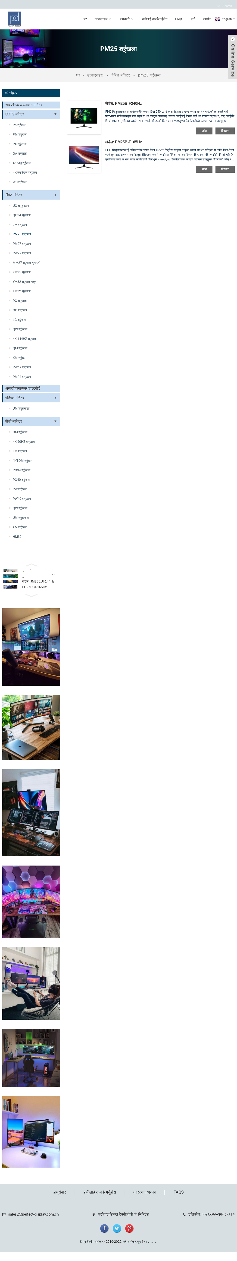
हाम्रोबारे (125, 19)
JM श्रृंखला (20, 224)
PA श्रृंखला (19, 125)
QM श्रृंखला (20, 348)
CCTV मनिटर (14, 114)
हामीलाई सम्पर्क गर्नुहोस (154, 19)
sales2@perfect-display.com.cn (33, 1214)
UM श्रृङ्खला (21, 408)
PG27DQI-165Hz (34, 587)
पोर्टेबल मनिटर (14, 397)
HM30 (17, 536)
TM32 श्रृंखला (22, 291)
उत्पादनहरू (101, 19)
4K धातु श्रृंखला (22, 163)
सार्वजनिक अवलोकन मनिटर (23, 105)
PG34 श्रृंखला (21, 470)
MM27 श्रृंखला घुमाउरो (26, 262)
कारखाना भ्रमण (144, 1192)
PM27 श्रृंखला (22, 243)
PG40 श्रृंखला (21, 479)
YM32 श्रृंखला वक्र (25, 281)
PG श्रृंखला (20, 301)
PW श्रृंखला (20, 489)
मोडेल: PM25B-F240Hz (123, 103)
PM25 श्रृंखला (149, 75)
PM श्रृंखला (20, 134)
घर (85, 19)
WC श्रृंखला (20, 182)
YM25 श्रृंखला (22, 272)
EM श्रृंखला (20, 451)
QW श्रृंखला (20, 329)
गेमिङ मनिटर (121, 75)
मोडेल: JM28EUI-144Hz (38, 581)
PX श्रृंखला (19, 144)
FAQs (179, 19)
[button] (31, 564)
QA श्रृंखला (20, 153)
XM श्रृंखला (20, 358)
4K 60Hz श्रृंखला (24, 441)
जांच (204, 131)
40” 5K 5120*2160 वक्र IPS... (40, 575)
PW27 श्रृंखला (22, 253)
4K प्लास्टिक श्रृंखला (25, 172)
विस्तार (225, 131)
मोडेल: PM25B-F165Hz (123, 142)
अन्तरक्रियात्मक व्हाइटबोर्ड (22, 388)
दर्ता (193, 19)
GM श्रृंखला (20, 432)
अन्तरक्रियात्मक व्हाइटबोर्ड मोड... (37, 570)
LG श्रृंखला (19, 320)
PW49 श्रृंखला (22, 367)
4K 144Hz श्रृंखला (25, 339)
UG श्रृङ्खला (21, 205)
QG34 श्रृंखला (22, 215)
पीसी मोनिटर (13, 421)
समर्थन (207, 19)
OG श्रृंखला (20, 310)
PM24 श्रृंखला (22, 377)
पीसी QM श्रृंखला (23, 460)
